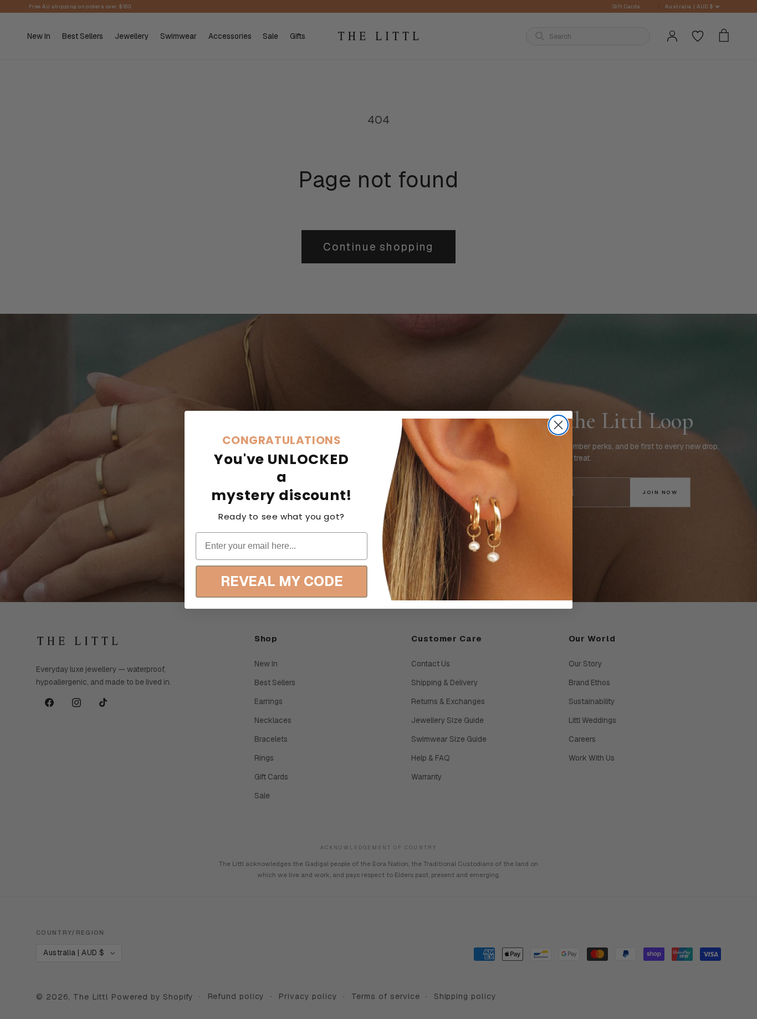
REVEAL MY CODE (282, 581)
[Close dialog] (558, 425)
